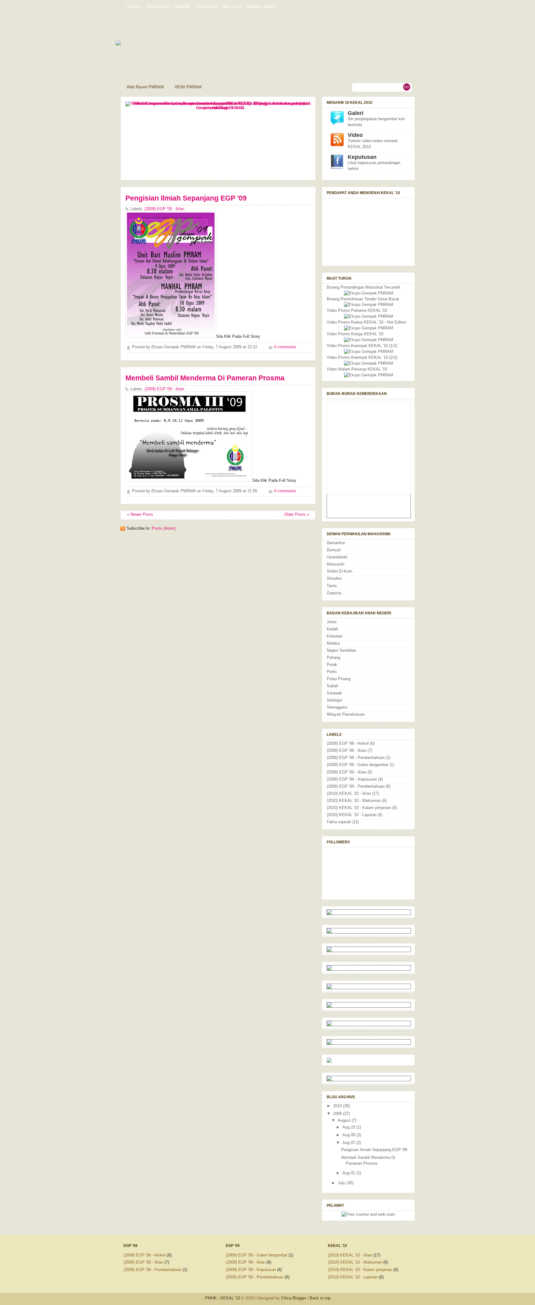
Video (355, 135)
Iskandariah (337, 557)
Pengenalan (157, 6)
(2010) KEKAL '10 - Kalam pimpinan (359, 808)
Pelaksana (207, 6)
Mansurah (335, 564)
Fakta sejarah (339, 822)
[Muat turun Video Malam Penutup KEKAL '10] (368, 375)
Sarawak (334, 693)
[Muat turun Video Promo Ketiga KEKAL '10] (368, 340)
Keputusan (362, 157)
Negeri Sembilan (341, 650)
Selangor (334, 700)
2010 (338, 1106)
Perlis (332, 672)
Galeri (355, 113)
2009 (338, 1114)
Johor (332, 622)
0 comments (285, 347)
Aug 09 (349, 1135)
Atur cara (232, 6)
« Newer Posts (140, 514)
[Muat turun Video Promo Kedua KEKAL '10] (368, 328)
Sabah (332, 686)
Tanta (332, 586)
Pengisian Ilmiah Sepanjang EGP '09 (186, 198)
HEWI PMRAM (188, 87)
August (345, 1120)
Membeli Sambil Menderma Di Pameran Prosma (205, 378)
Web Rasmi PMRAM (145, 87)
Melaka (333, 643)
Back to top (320, 1298)
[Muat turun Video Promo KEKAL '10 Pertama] (368, 316)
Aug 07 (349, 1143)
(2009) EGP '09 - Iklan (164, 209)
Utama (133, 6)
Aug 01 (349, 1173)
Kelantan (334, 636)
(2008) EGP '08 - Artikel (348, 743)
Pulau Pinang (338, 679)
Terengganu (337, 707)
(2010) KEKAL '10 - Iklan (349, 793)
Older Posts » (296, 514)
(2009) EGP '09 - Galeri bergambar (357, 765)
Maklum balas (261, 6)
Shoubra (334, 578)
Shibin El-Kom (339, 571)
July (342, 1183)
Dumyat (334, 550)
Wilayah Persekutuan (346, 714)
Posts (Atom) (164, 528)
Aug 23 (349, 1127)
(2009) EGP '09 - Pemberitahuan (356, 786)
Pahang (333, 657)
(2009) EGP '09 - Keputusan (352, 779)
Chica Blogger (293, 1298)
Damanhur (336, 543)
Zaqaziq (334, 593)
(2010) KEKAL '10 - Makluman (354, 801)
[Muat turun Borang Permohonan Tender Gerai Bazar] (368, 305)
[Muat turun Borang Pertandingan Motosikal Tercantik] (368, 293)
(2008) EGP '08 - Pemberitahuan (356, 758)
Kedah (332, 629)
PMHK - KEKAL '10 (222, 1298)
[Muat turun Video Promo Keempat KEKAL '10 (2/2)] (368, 363)
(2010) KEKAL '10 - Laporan (351, 815)
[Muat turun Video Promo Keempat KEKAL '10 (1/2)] (368, 352)
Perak (332, 665)
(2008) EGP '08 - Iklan (346, 750)
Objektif (183, 6)
